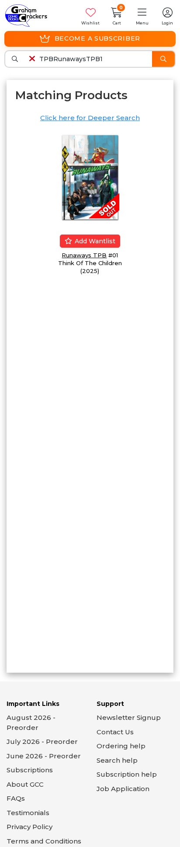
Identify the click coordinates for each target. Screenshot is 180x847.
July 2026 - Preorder (42, 741)
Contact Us (115, 732)
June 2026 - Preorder (44, 756)
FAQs (16, 798)
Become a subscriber (97, 38)
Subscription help (127, 774)
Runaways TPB (84, 255)
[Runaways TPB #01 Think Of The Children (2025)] (90, 177)
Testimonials (28, 813)
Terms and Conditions (44, 841)
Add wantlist (94, 241)
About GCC (25, 784)
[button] (142, 15)
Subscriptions (30, 770)
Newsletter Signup (129, 717)
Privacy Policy (29, 827)
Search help (117, 760)
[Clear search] (31, 59)
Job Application (123, 789)
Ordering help (121, 746)
